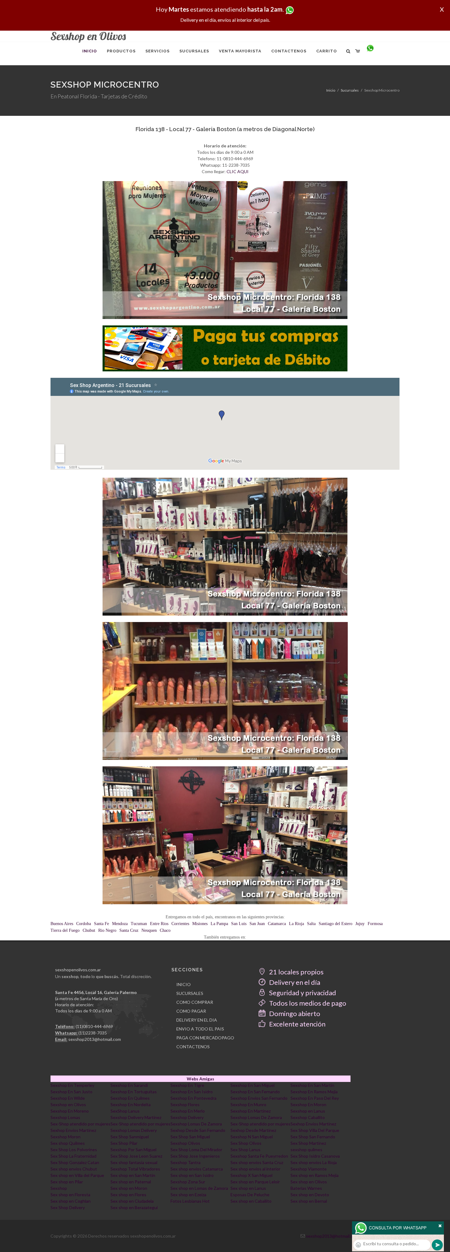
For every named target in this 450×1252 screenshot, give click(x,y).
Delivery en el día (294, 982)
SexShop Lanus (125, 1111)
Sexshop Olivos (185, 1143)
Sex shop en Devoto (310, 1194)
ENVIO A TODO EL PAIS (200, 1028)
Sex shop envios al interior (255, 1168)
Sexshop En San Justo (71, 1091)
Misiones (200, 923)
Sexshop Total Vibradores (135, 1168)
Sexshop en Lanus (308, 1111)
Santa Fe (101, 923)
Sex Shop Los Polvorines (74, 1149)
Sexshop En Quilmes (130, 1098)
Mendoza (120, 923)
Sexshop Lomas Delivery (134, 1130)
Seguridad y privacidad (302, 992)
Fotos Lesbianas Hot (190, 1201)
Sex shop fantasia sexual (134, 1162)
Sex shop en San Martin (133, 1175)
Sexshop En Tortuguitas (134, 1091)
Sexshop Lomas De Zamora (256, 1117)
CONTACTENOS (193, 1046)
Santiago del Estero (335, 923)
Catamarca (277, 923)
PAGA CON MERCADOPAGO (205, 1037)
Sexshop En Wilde (68, 1098)
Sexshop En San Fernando (255, 1091)
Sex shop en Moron (129, 1188)
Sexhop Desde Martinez (253, 1130)
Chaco (165, 930)
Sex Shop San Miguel (190, 1136)
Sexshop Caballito (308, 1117)
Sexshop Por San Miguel (133, 1149)
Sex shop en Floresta (70, 1194)
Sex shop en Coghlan (71, 1201)
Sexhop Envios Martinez (313, 1123)
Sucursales (350, 90)
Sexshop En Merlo (188, 1111)
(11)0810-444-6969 (94, 1026)
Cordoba (83, 923)
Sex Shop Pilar (124, 1143)
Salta (311, 923)
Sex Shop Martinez (308, 1143)
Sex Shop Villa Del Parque (315, 1130)
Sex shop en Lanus (248, 1188)
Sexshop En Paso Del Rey (315, 1098)
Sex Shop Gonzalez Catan (75, 1162)
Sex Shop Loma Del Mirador (196, 1149)
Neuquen (149, 930)
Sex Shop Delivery (68, 1207)
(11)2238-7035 (92, 1032)
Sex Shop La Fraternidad (73, 1156)
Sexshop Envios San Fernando (259, 1098)
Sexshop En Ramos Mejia (314, 1091)
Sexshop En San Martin (312, 1085)
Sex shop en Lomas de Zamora (199, 1188)
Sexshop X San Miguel (251, 1175)
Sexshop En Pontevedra (193, 1098)
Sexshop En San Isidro (192, 1091)
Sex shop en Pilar (67, 1181)
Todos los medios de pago (307, 1003)
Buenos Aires (62, 923)
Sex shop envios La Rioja (314, 1162)
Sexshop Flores (185, 1104)
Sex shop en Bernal (309, 1201)
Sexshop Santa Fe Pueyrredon (259, 1156)
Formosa (375, 923)
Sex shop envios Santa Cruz (257, 1162)
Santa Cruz (128, 930)
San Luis (238, 923)
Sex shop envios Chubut (74, 1168)
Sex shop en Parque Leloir (255, 1181)
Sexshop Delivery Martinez (136, 1117)
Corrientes (180, 923)
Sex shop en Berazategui (134, 1207)
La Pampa (219, 923)
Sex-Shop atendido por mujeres (81, 1123)
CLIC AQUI (238, 171)
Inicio (330, 90)
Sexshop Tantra (186, 1162)
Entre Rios (159, 923)
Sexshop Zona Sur (188, 1181)
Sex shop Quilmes (68, 1143)
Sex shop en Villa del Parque (77, 1175)
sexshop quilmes (306, 1149)
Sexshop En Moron (308, 1104)
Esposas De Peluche (250, 1194)
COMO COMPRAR (194, 1002)
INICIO (183, 984)
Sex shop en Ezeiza (188, 1194)
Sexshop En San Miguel (253, 1085)
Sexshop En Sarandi (129, 1085)
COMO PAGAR (191, 1011)
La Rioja (296, 923)
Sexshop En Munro (248, 1104)
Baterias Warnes (306, 1188)
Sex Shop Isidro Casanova (315, 1156)
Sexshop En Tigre (187, 1085)
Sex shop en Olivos (309, 1181)
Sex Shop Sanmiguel (130, 1136)
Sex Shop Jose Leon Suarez (136, 1156)
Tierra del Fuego (65, 930)
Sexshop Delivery (187, 1117)
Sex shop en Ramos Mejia (315, 1175)
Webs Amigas (200, 1078)
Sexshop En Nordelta (131, 1104)
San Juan (257, 923)
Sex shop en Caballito (251, 1201)
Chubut (89, 930)
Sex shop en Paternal (131, 1181)
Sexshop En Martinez (251, 1111)
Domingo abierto (294, 1013)
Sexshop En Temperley (72, 1085)
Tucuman (139, 923)
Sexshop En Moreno (70, 1111)
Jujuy (360, 923)
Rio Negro (107, 930)
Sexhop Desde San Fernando (198, 1130)
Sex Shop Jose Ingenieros (195, 1156)
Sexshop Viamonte (309, 1168)
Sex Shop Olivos (246, 1143)
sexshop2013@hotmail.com (94, 1039)
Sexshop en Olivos (68, 1104)
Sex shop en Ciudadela (132, 1201)
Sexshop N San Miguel (252, 1136)
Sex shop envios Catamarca (197, 1168)
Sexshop (59, 1188)
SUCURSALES (189, 993)
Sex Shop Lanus (246, 1149)
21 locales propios (296, 972)
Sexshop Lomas (65, 1117)
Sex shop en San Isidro (192, 1175)
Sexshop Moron (66, 1136)
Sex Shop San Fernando (313, 1136)
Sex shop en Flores (128, 1194)
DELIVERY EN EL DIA (196, 1019)
